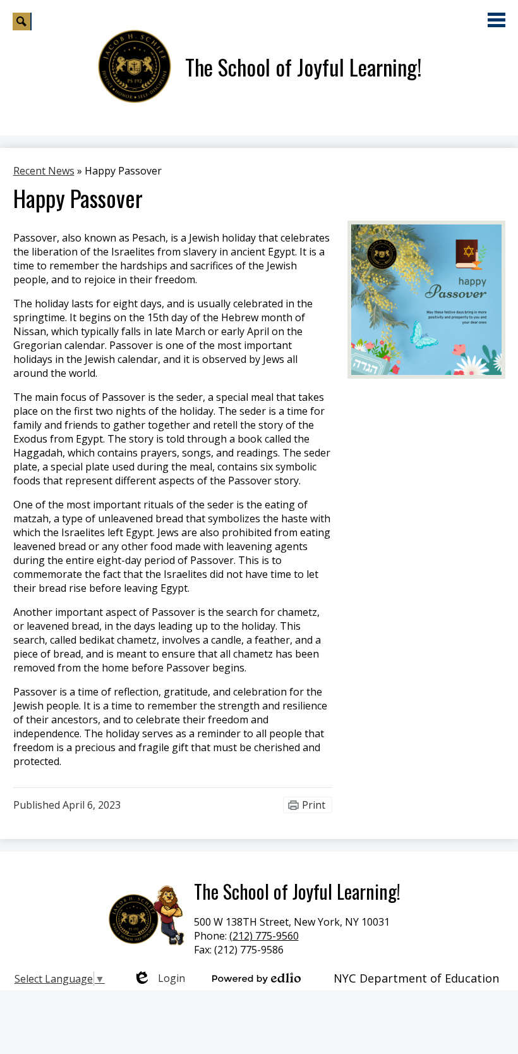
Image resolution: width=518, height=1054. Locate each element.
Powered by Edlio (256, 978)
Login (159, 978)
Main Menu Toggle (496, 20)
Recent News (44, 171)
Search (22, 21)
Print (313, 805)
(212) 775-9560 (264, 936)
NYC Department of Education (416, 978)
